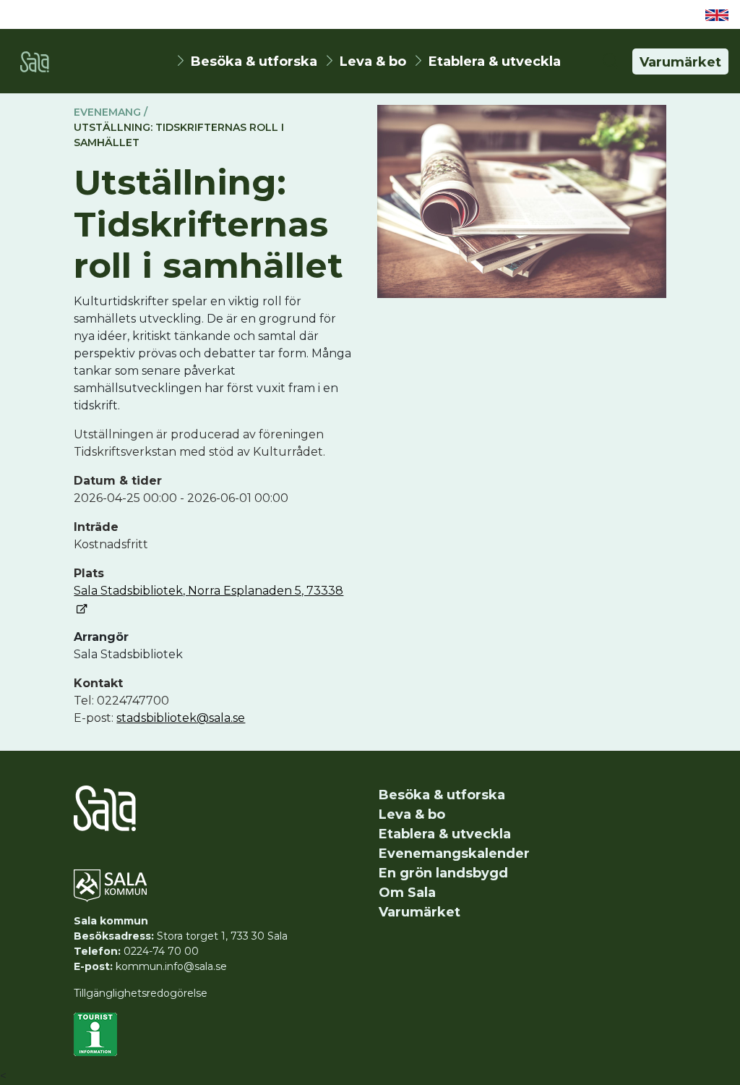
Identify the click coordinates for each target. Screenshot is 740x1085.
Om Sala (407, 893)
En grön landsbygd (443, 873)
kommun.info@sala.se (171, 966)
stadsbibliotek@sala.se (180, 718)
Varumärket (680, 62)
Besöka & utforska (254, 61)
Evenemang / (110, 112)
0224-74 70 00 (161, 951)
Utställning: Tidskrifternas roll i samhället (179, 135)
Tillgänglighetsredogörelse (140, 993)
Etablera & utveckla (495, 61)
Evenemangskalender (454, 853)
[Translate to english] (717, 14)
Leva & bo (373, 61)
